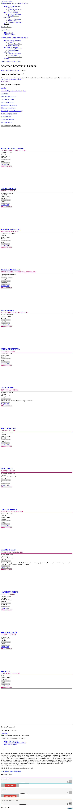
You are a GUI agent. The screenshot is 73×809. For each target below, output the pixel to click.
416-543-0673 (5, 608)
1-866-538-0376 (10, 34)
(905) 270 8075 (5, 286)
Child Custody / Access (7, 102)
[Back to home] (14, 3)
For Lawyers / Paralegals (11, 12)
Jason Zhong (7, 387)
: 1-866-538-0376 (15, 743)
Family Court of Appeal (7, 119)
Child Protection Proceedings (9, 105)
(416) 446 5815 (5, 525)
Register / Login (5, 30)
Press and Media (12, 20)
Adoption (3, 88)
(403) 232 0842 (5, 164)
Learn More (4, 733)
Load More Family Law (6, 122)
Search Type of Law (10, 796)
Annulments (4, 93)
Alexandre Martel (10, 348)
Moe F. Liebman (8, 428)
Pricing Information (13, 16)
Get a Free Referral (6, 27)
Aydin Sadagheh (9, 632)
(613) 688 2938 (5, 363)
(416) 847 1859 (5, 205)
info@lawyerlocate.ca (10, 744)
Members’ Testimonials (14, 19)
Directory (8, 70)
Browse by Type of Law (15, 9)
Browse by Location (13, 11)
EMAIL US (9, 33)
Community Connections (15, 22)
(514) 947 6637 (5, 444)
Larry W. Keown (9, 509)
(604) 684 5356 (5, 485)
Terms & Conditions (15, 771)
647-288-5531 (5, 685)
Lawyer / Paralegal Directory (12, 6)
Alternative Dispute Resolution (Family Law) (13, 91)
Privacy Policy (5, 771)
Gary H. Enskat (8, 549)
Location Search (10, 785)
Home (2, 70)
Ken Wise (5, 671)
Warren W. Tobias (9, 591)
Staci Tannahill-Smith (12, 148)
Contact (6, 24)
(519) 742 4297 (5, 324)
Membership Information (15, 14)
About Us (7, 17)
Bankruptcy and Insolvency (8, 96)
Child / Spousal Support (7, 99)
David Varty (7, 468)
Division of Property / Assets (9, 113)
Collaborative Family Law (8, 108)
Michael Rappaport (10, 229)
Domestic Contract (6, 116)
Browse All (11, 8)
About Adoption (5, 81)
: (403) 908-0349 (11, 741)
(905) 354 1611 (5, 567)
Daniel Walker (8, 188)
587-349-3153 (5, 647)
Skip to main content (6, 1)
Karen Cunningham (10, 269)
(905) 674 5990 (5, 404)
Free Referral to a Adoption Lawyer (11, 79)
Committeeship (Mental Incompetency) (12, 111)
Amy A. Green (7, 310)
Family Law (15, 70)
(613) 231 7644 (5, 245)
